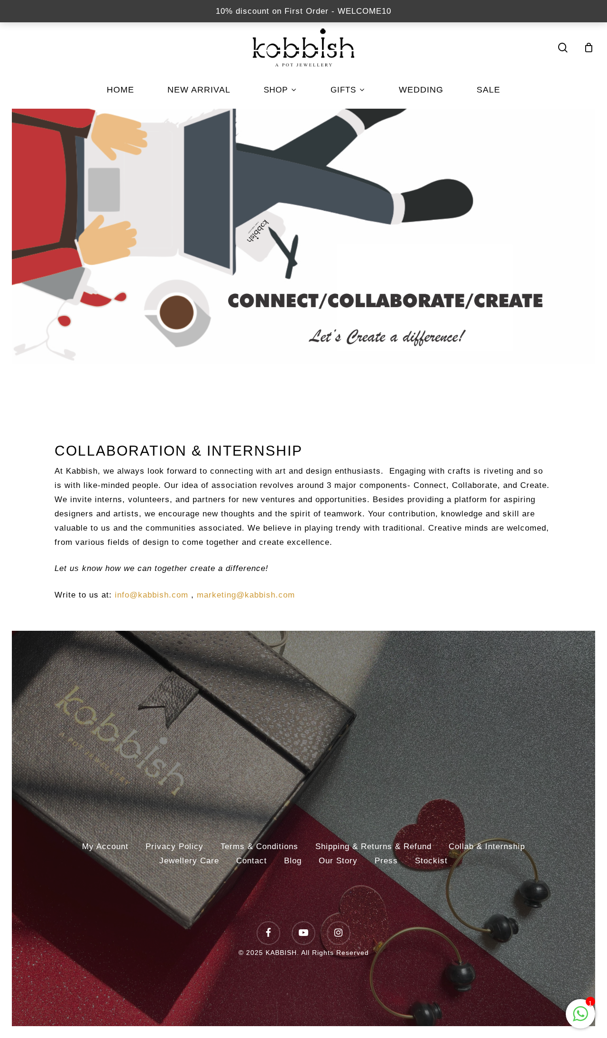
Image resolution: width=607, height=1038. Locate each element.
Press (386, 860)
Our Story (338, 860)
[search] (563, 48)
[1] (580, 1018)
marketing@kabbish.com (246, 594)
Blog (293, 860)
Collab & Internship (487, 846)
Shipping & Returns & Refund (373, 846)
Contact (251, 860)
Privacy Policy (174, 846)
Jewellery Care (189, 860)
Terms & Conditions (259, 846)
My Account (105, 846)
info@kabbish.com (151, 594)
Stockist (431, 860)
